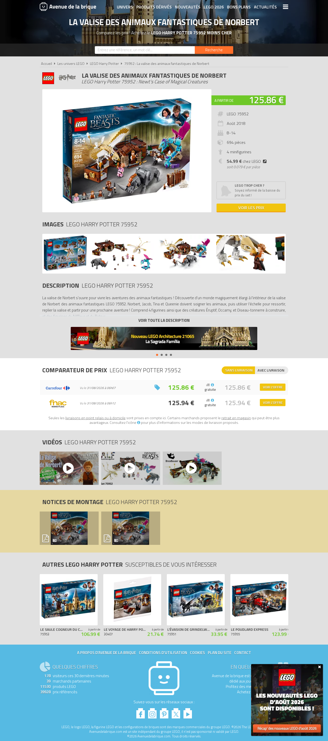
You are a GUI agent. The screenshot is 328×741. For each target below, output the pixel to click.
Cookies (197, 653)
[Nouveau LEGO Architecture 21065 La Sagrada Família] (164, 339)
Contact (242, 653)
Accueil (46, 63)
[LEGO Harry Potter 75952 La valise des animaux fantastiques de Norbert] (65, 270)
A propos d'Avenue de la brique (106, 653)
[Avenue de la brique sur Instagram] (152, 711)
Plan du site (219, 653)
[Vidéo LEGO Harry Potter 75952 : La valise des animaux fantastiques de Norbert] (69, 468)
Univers (125, 7)
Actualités (265, 7)
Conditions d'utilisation (163, 653)
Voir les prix (251, 208)
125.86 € (266, 100)
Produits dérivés (154, 7)
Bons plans (239, 7)
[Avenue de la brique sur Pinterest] (164, 711)
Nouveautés (187, 7)
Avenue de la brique (68, 6)
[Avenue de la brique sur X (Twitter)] (175, 711)
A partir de (223, 100)
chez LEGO (244, 161)
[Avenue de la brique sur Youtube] (187, 711)
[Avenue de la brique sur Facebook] (140, 711)
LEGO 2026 (214, 7)
